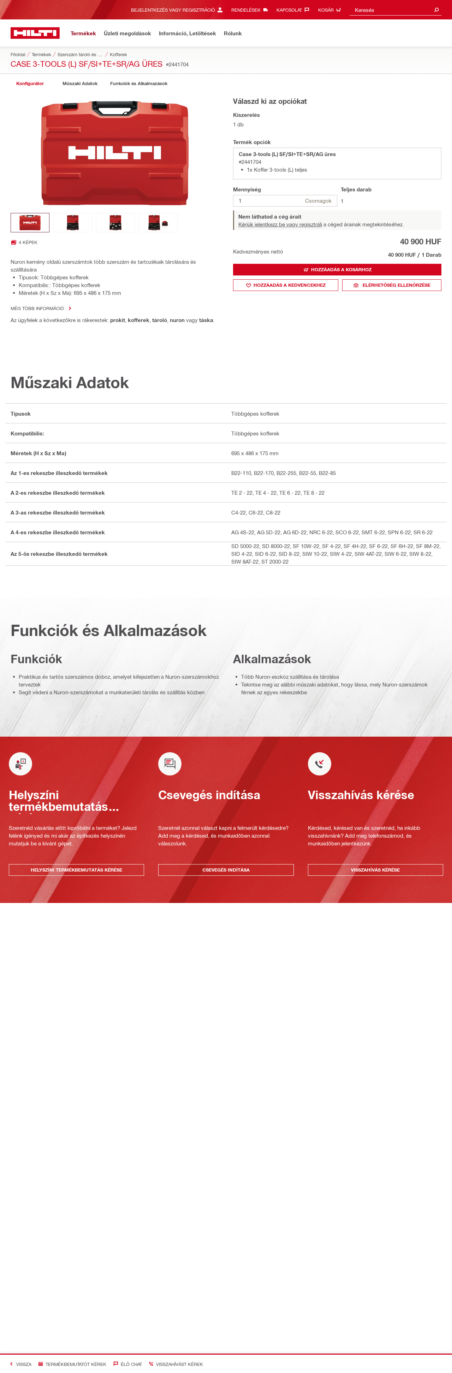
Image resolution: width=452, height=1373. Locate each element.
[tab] (30, 83)
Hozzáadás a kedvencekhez (290, 285)
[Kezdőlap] (35, 33)
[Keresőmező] (436, 10)
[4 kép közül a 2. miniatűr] (72, 222)
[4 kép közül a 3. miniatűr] (115, 222)
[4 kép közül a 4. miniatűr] (158, 222)
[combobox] (395, 10)
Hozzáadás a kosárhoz (341, 269)
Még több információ (37, 308)
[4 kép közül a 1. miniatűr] (30, 222)
